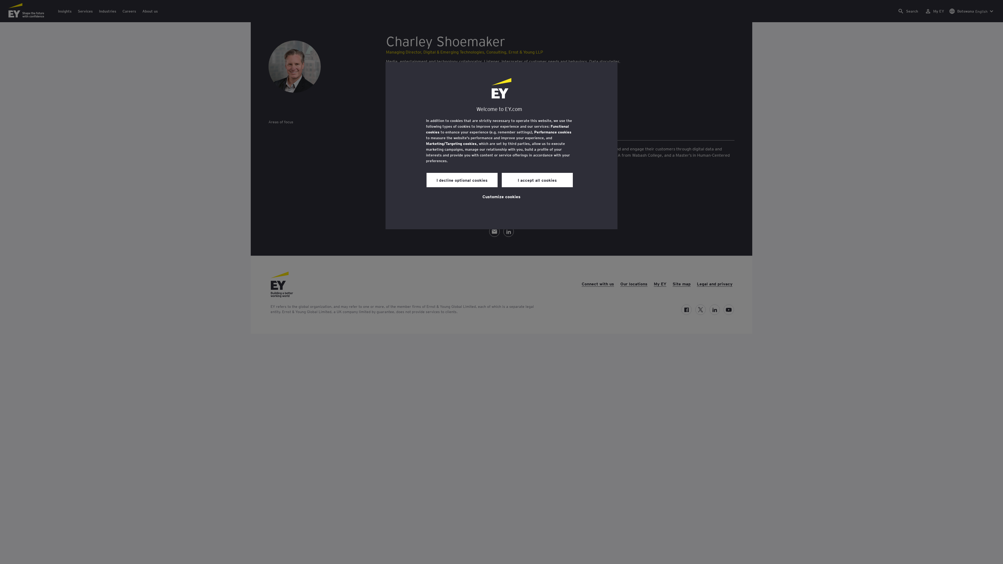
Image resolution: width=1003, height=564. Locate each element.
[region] (501, 145)
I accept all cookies (537, 180)
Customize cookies (501, 196)
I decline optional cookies (462, 180)
